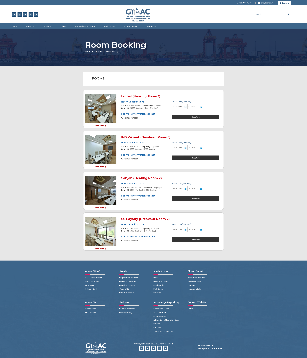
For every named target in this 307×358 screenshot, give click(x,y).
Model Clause (160, 316)
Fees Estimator (194, 281)
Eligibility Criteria (126, 292)
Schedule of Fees (161, 308)
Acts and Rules (160, 312)
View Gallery (101, 125)
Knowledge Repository (85, 26)
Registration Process (128, 277)
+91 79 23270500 (131, 118)
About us (30, 26)
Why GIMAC (90, 285)
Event (156, 277)
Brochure (157, 292)
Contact (191, 308)
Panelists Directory (127, 281)
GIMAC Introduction (93, 277)
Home (14, 26)
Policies (157, 323)
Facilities (63, 26)
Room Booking (125, 312)
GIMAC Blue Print (92, 281)
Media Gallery (159, 285)
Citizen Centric (130, 26)
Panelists (47, 26)
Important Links (194, 289)
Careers (191, 285)
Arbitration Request (196, 277)
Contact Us (151, 26)
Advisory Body (91, 289)
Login (284, 3)
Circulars (157, 327)
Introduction (90, 308)
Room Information (127, 308)
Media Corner (110, 26)
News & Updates (161, 281)
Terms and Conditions (163, 331)
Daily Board (158, 289)
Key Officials (90, 312)
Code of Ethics (125, 289)
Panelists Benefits (127, 285)
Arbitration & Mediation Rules (166, 320)
